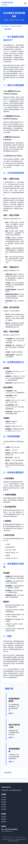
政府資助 (3, 804)
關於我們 (3, 819)
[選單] (25, 3)
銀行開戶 (3, 807)
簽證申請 (3, 799)
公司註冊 (3, 797)
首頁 (2, 26)
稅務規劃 (3, 802)
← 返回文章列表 (7, 29)
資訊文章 (6, 26)
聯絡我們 (3, 821)
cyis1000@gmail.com (7, 831)
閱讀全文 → (12, 713)
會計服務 (3, 809)
